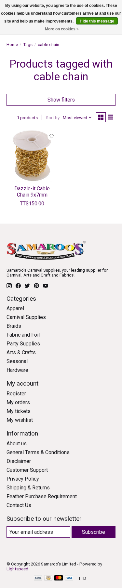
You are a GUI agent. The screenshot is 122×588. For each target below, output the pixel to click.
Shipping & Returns (28, 488)
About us (17, 443)
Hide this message (97, 21)
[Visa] (69, 578)
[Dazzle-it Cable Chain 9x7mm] (32, 155)
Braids (14, 326)
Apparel (15, 308)
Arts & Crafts (21, 352)
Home (12, 44)
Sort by (53, 117)
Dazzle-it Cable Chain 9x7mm (32, 191)
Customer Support (27, 470)
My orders (18, 402)
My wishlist (20, 420)
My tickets (19, 411)
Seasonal (17, 361)
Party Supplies (23, 344)
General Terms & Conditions (38, 452)
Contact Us (19, 505)
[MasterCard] (58, 578)
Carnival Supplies (26, 317)
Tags (28, 44)
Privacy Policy (23, 479)
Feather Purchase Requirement (42, 496)
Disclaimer (19, 461)
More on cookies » (62, 29)
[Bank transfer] (38, 578)
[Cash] (48, 578)
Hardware (17, 370)
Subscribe (93, 532)
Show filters (61, 100)
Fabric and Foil (23, 335)
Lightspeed (17, 568)
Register (16, 393)
